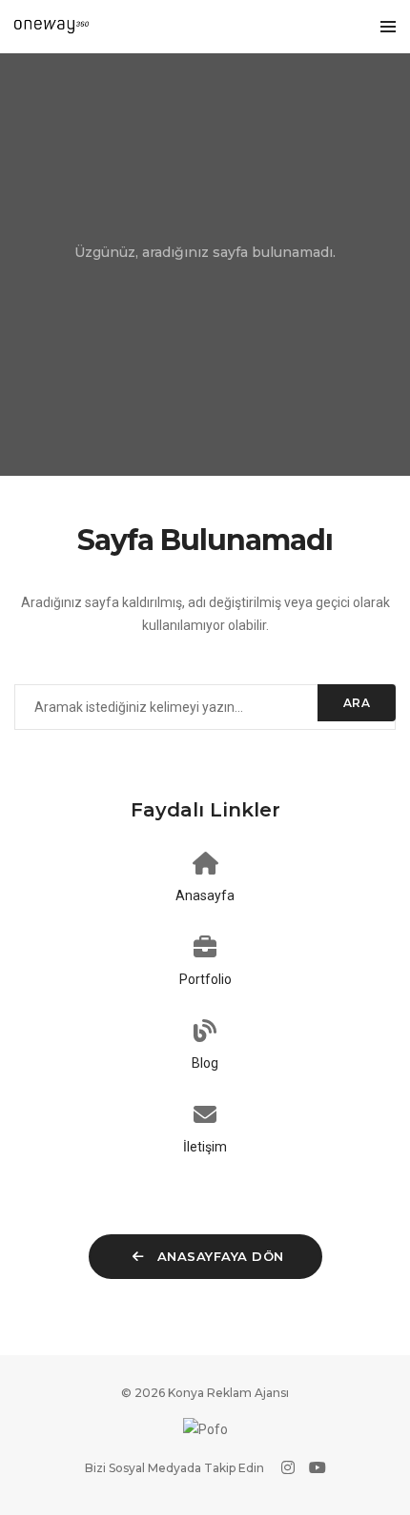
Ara (357, 703)
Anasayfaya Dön (218, 1256)
